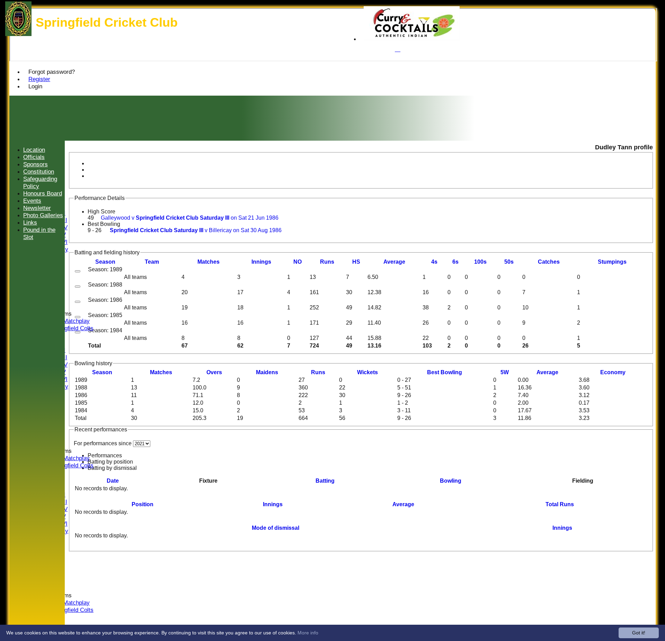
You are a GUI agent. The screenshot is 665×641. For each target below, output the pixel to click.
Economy (613, 372)
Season (105, 262)
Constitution (38, 171)
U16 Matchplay (70, 320)
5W (504, 372)
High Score (101, 211)
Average (547, 372)
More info (308, 632)
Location (34, 149)
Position (142, 504)
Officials (34, 156)
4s (434, 262)
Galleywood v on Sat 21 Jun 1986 (189, 218)
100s (480, 262)
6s (455, 262)
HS (356, 262)
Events (32, 200)
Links (30, 222)
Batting (325, 481)
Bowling (450, 481)
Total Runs (560, 504)
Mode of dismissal (275, 528)
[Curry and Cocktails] (412, 39)
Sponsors (35, 164)
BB (444, 372)
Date (113, 481)
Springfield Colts (72, 328)
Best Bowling (104, 224)
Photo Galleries (43, 215)
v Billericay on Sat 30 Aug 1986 (196, 230)
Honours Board (42, 193)
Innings (273, 504)
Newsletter (37, 207)
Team (152, 262)
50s (509, 262)
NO (297, 262)
